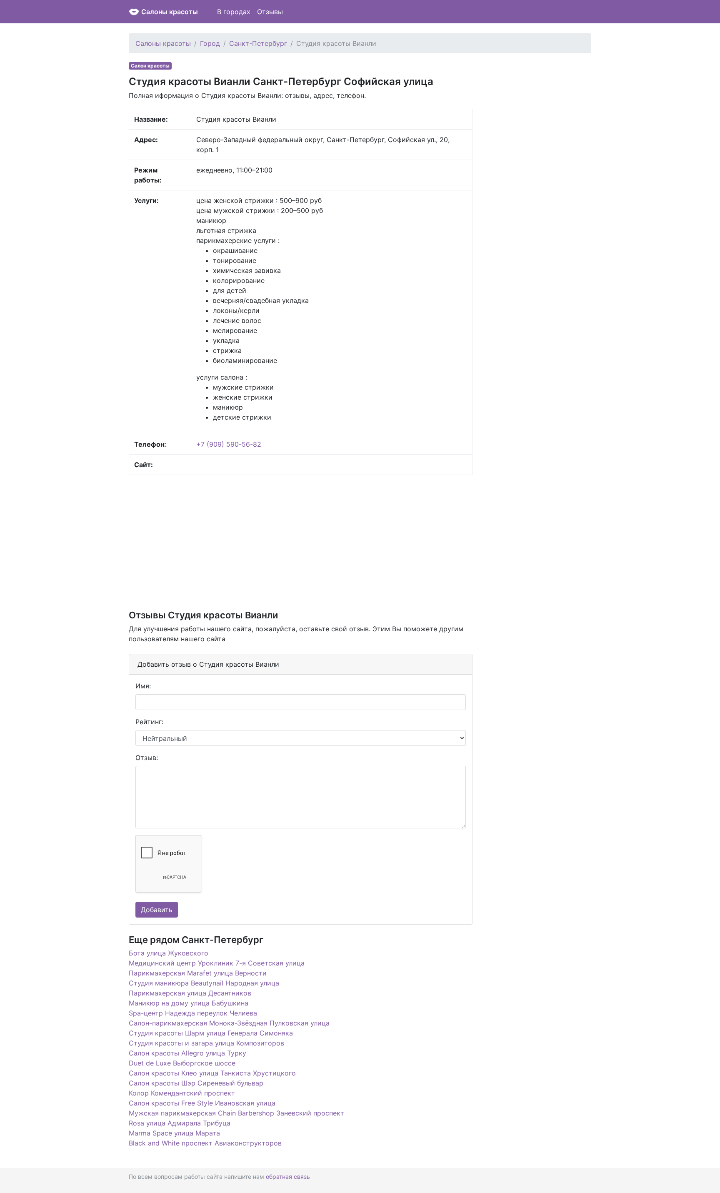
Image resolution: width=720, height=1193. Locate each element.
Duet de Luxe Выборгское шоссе (182, 1063)
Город (210, 43)
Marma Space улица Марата (174, 1133)
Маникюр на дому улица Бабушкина (188, 1003)
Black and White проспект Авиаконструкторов (205, 1143)
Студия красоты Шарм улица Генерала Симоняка (211, 1033)
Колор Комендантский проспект (182, 1093)
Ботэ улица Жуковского (168, 953)
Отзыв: (146, 757)
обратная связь (288, 1176)
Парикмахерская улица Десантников (190, 993)
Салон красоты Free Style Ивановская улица (202, 1103)
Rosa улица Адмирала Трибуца (179, 1123)
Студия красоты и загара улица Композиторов (206, 1043)
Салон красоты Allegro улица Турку (187, 1053)
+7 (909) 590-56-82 (228, 444)
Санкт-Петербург (258, 43)
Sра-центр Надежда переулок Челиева (193, 1013)
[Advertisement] (300, 541)
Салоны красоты (169, 12)
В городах (233, 12)
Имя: (143, 686)
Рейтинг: (149, 722)
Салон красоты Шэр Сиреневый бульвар (196, 1083)
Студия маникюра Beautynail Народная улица (204, 983)
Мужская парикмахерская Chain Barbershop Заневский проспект (236, 1113)
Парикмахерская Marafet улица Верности (198, 973)
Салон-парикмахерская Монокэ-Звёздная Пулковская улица (229, 1023)
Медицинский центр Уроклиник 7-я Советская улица (217, 963)
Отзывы (270, 12)
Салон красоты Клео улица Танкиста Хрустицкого (212, 1073)
